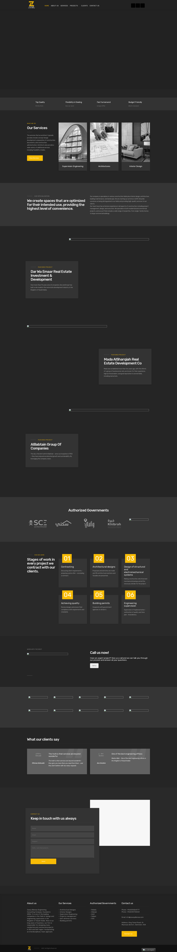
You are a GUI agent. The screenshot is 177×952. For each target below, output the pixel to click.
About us (55, 6)
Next (147, 740)
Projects (74, 6)
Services (64, 6)
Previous (142, 740)
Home (47, 6)
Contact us (94, 6)
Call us (94, 666)
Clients (84, 6)
